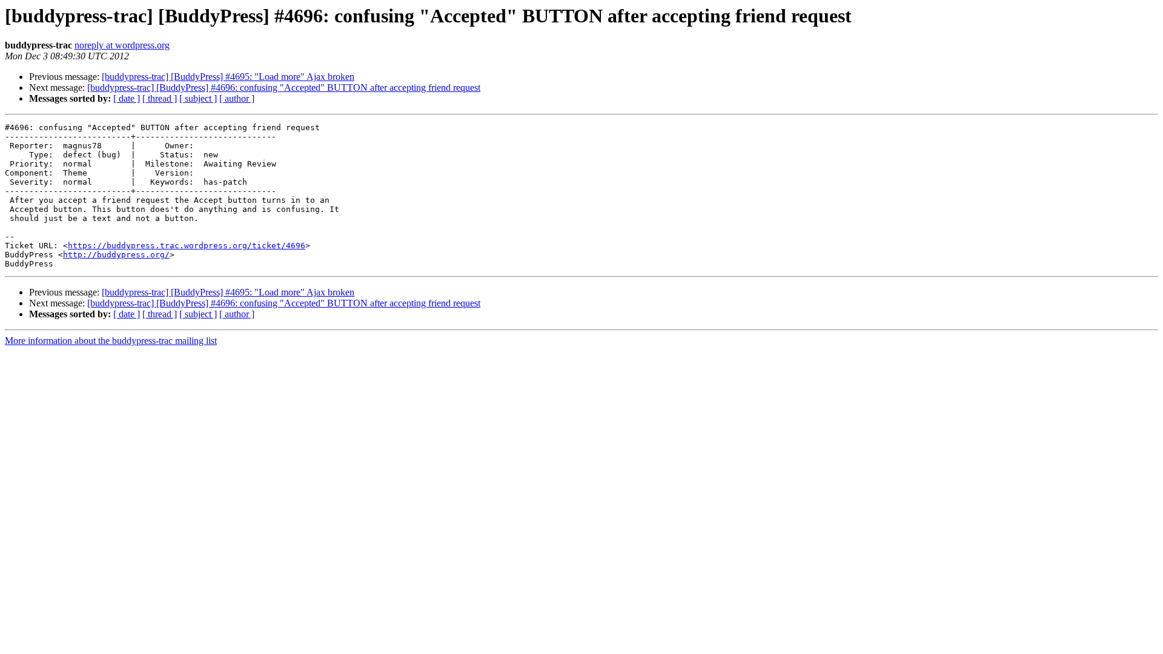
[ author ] (236, 98)
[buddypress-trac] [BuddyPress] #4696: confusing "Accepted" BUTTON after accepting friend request (283, 87)
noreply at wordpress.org (122, 45)
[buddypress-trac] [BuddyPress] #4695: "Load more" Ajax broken (228, 76)
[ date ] (126, 98)
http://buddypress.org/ (116, 254)
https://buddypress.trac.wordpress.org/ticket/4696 (186, 245)
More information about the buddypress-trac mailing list (111, 340)
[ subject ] (198, 98)
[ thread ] (159, 98)
